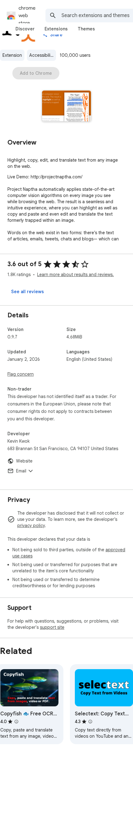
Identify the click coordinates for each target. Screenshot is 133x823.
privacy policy (31, 525)
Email (21, 471)
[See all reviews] (27, 291)
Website (24, 461)
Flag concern (20, 374)
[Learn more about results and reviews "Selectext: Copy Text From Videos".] (90, 721)
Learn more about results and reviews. (75, 274)
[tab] (25, 28)
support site (52, 627)
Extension (12, 55)
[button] (67, 106)
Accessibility (41, 55)
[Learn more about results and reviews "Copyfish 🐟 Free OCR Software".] (16, 721)
